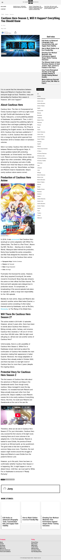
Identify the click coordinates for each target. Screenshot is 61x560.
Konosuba (4, 309)
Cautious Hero (10, 479)
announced (15, 239)
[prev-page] (12, 7)
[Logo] (30, 2)
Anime (12, 14)
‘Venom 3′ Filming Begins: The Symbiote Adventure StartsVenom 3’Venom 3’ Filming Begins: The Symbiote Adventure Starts (36, 8)
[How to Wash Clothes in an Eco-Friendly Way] (30, 508)
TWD (2, 14)
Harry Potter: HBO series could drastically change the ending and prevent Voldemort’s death (51, 7)
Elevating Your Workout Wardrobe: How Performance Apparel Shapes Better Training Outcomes (49, 56)
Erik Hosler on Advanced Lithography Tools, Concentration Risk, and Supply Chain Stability (50, 43)
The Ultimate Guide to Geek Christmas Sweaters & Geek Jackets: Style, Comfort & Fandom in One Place (51, 64)
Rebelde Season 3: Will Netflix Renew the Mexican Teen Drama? (20, 7)
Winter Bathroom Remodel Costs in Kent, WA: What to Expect (50, 81)
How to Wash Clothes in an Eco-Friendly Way (50, 49)
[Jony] (4, 489)
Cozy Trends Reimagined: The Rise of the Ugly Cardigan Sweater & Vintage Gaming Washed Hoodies (50, 73)
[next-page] (60, 7)
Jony (4, 25)
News (6, 14)
